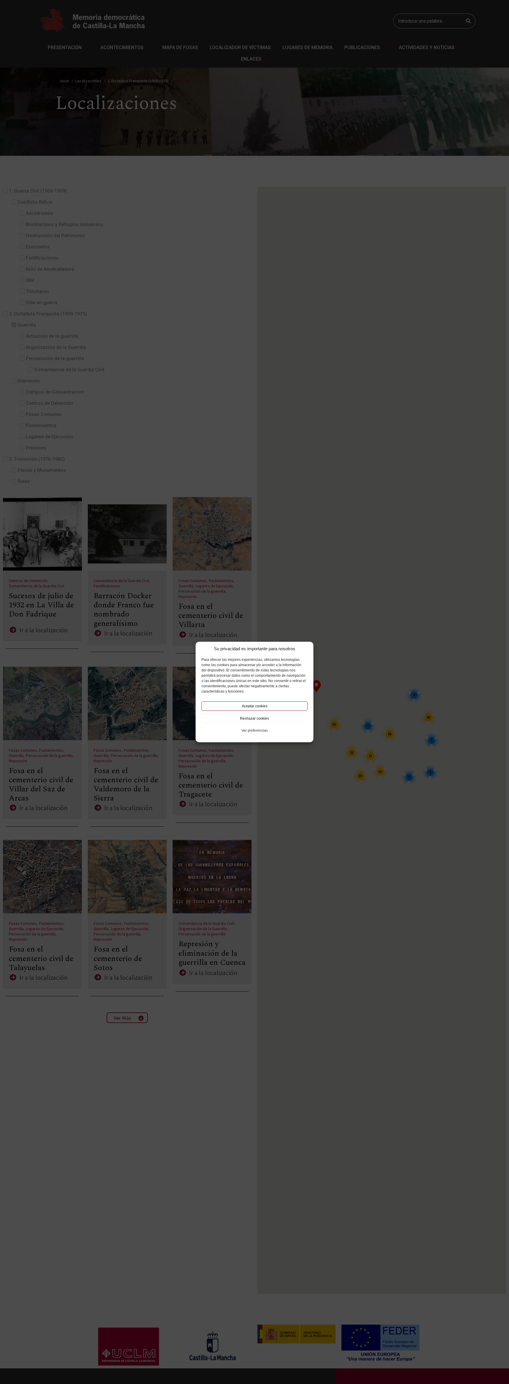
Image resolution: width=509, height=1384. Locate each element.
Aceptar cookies (254, 706)
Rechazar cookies (254, 718)
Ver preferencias (255, 730)
